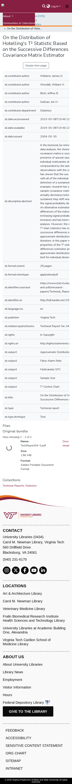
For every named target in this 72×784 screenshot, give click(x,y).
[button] (48, 6)
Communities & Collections (19, 23)
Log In (54, 6)
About (7, 16)
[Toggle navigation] (67, 6)
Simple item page (36, 65)
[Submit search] (44, 6)
